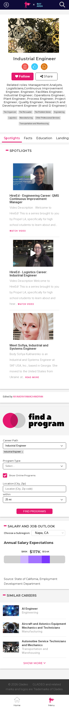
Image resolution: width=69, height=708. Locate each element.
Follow (24, 76)
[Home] (33, 5)
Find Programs (34, 511)
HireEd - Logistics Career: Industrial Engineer (28, 273)
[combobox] (34, 489)
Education (44, 138)
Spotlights (12, 138)
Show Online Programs (22, 475)
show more (33, 663)
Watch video (18, 231)
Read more (32, 377)
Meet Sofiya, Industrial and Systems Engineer (29, 346)
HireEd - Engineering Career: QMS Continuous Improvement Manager (34, 199)
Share (48, 76)
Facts (28, 138)
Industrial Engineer (12, 452)
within (7, 494)
